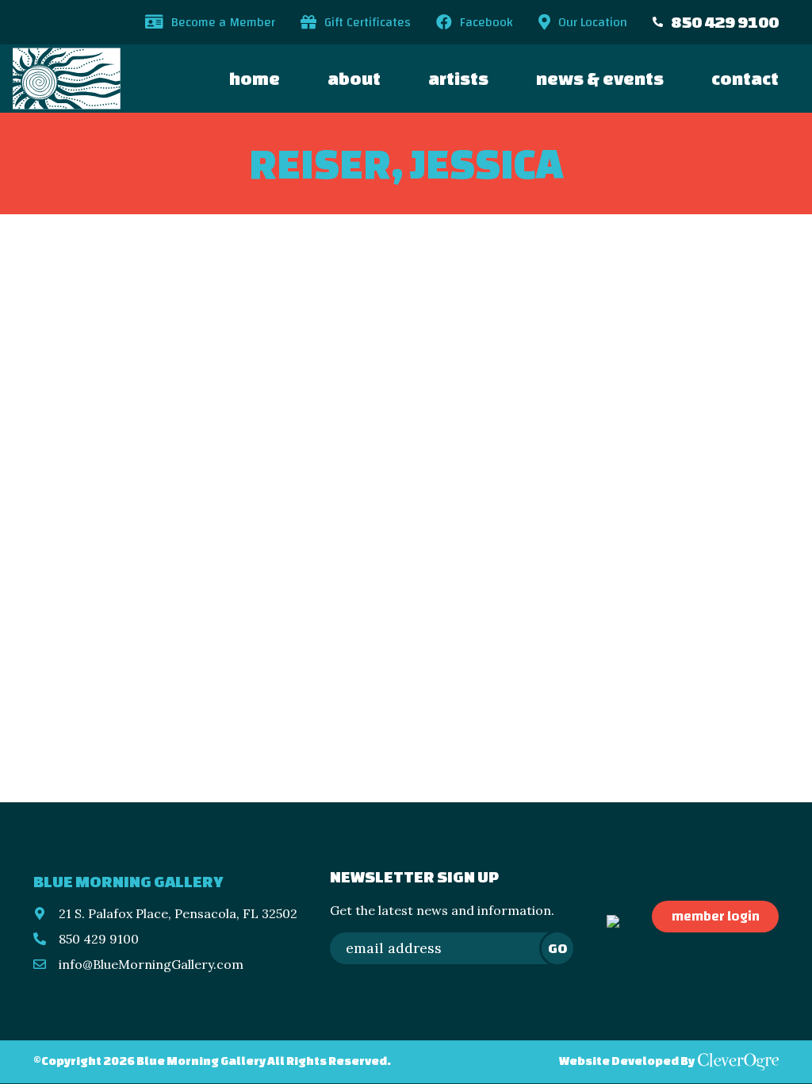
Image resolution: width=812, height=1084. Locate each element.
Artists (458, 78)
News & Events (600, 78)
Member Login (716, 916)
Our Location (592, 22)
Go (557, 947)
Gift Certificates (367, 22)
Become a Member (223, 22)
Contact (745, 78)
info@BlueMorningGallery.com (151, 964)
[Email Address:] (451, 948)
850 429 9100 (725, 22)
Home (254, 78)
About (354, 78)
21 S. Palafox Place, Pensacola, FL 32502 (178, 913)
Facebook (486, 22)
